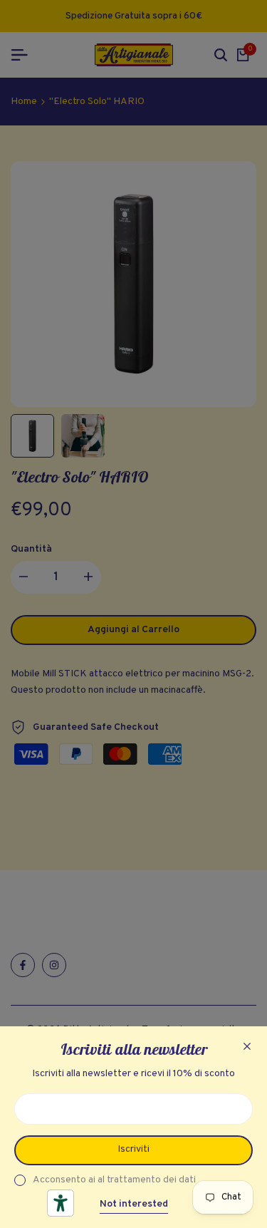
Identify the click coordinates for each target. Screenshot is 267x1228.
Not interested (134, 1204)
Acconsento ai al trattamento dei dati (114, 1180)
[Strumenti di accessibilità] (60, 1203)
